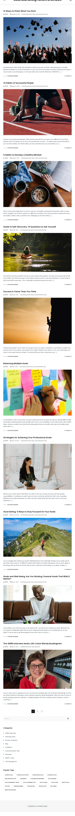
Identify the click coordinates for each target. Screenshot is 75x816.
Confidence (8, 747)
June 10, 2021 (15, 515)
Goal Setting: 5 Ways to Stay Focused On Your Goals (29, 511)
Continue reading (12, 76)
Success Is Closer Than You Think (19, 291)
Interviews (37, 646)
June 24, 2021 (15, 440)
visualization (42, 786)
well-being (53, 786)
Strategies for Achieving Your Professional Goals (27, 437)
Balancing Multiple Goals (15, 363)
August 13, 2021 (15, 86)
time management (18, 786)
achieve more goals (37, 775)
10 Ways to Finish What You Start (19, 11)
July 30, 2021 (14, 230)
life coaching (43, 782)
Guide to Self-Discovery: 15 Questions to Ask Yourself (29, 226)
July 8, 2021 (14, 366)
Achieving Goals (27, 14)
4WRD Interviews (26, 646)
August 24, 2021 (15, 14)
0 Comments (68, 76)
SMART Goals (9, 758)
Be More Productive (11, 740)
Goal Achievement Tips (41, 14)
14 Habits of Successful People (18, 83)
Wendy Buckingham (10, 790)
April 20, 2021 (15, 646)
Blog (33, 14)
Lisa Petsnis (54, 782)
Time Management (11, 761)
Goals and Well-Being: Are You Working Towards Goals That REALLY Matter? (36, 577)
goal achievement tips (29, 782)
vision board (31, 786)
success (7, 786)
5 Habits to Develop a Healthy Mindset (22, 154)
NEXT (42, 711)
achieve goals (9, 775)
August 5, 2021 (15, 158)
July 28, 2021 (14, 294)
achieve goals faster (23, 775)
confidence (23, 778)
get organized (52, 778)
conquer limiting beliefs (37, 778)
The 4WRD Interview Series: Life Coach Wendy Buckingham (32, 643)
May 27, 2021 (15, 582)
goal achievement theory (12, 782)
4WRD (6, 14)
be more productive (10, 778)
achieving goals (52, 775)
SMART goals (65, 782)
